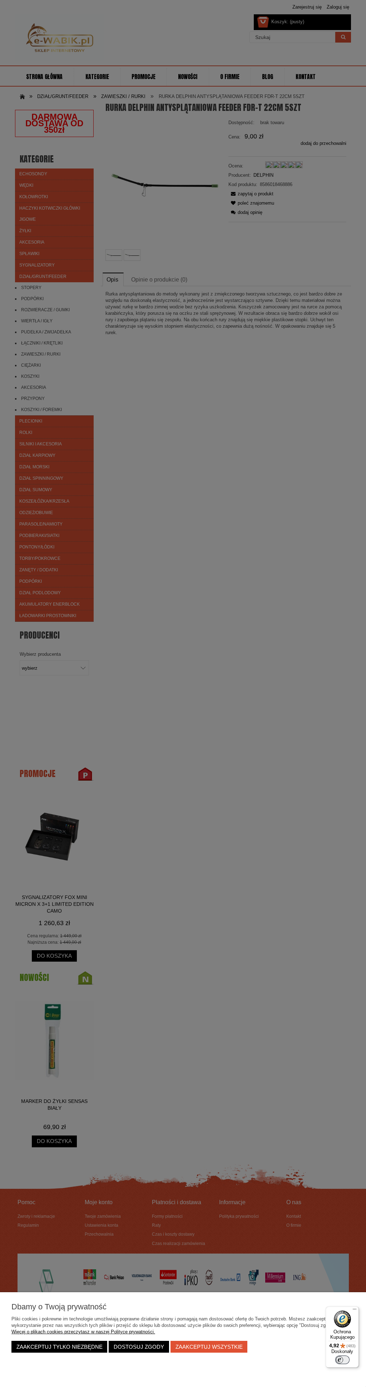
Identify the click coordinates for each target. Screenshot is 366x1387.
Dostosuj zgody (139, 1347)
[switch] (342, 1360)
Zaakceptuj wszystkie (209, 1347)
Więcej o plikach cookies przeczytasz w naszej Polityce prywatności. (83, 1331)
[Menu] (354, 1311)
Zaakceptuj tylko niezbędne (59, 1347)
